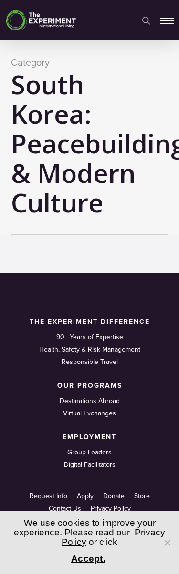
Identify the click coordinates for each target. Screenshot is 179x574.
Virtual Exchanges (89, 413)
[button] (167, 20)
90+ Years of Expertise (89, 337)
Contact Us (65, 508)
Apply (85, 496)
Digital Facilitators (90, 465)
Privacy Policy (111, 508)
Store (142, 496)
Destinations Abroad (90, 401)
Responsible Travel (90, 362)
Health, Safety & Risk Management (89, 349)
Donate (114, 496)
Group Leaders (89, 452)
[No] (167, 542)
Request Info (48, 496)
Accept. (88, 559)
